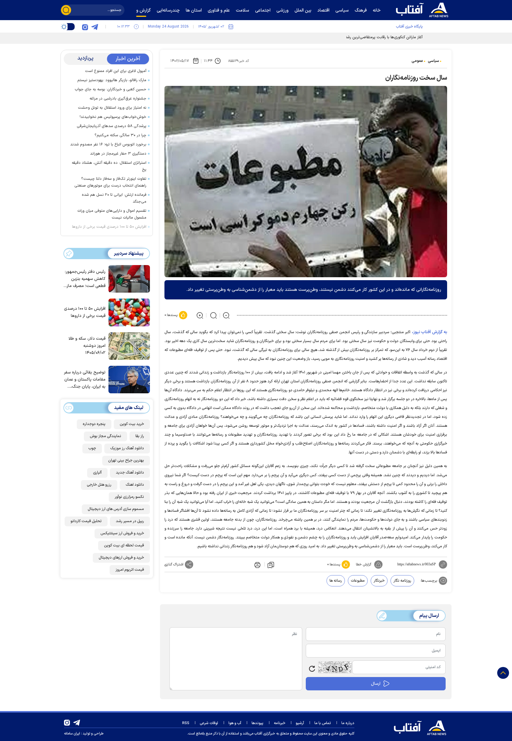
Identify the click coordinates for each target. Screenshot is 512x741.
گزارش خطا (363, 564)
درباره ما (347, 723)
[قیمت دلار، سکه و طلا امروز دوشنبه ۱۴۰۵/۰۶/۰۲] (127, 345)
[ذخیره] (270, 564)
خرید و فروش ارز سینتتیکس (122, 533)
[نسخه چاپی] (256, 564)
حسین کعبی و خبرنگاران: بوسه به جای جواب (110, 89)
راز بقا (139, 436)
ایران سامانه (72, 733)
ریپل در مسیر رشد (130, 521)
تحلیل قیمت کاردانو (86, 521)
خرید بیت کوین (132, 424)
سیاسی (433, 61)
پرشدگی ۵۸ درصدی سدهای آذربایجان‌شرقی (111, 126)
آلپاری (97, 473)
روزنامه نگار (402, 581)
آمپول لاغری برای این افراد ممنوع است (115, 71)
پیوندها (257, 723)
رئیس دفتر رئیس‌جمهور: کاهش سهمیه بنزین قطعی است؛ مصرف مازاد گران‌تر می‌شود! (84, 279)
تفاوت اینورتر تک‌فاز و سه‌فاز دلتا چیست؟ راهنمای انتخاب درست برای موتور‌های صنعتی (110, 182)
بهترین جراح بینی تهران (126, 460)
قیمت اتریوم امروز (130, 570)
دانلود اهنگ (135, 485)
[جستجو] (66, 10)
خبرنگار (379, 581)
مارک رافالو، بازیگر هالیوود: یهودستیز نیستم (111, 80)
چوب (92, 448)
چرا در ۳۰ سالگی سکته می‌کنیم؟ (120, 135)
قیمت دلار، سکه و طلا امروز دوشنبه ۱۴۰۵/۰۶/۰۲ (86, 346)
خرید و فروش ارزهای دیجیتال (121, 558)
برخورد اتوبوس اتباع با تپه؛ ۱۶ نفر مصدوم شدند (108, 144)
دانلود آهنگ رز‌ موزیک (127, 448)
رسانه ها (335, 581)
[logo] (423, 9)
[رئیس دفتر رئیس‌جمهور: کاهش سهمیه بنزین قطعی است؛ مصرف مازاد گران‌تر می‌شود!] (127, 278)
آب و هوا (234, 723)
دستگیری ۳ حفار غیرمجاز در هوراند (118, 154)
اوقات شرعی (209, 723)
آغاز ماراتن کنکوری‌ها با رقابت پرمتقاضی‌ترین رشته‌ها (381, 37)
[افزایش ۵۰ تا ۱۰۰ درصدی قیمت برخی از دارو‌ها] (127, 312)
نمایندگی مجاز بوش (105, 436)
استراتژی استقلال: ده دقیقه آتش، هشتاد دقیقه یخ (109, 166)
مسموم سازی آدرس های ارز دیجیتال (116, 509)
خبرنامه (279, 723)
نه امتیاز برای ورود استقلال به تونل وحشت (112, 108)
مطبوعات (358, 581)
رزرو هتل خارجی (99, 485)
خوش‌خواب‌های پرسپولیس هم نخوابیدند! (113, 117)
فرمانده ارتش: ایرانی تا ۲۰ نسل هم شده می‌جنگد (114, 198)
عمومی (417, 61)
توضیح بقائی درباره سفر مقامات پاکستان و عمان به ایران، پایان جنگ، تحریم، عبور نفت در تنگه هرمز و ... (84, 379)
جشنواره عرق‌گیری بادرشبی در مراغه (117, 99)
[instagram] (85, 26)
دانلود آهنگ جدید (130, 473)
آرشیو (300, 723)
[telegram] (94, 27)
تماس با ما (322, 723)
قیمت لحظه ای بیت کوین (124, 545)
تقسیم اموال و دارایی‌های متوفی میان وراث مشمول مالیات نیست (111, 214)
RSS (185, 723)
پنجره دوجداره (94, 424)
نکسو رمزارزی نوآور (129, 497)
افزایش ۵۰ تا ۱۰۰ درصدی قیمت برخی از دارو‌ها (109, 227)
